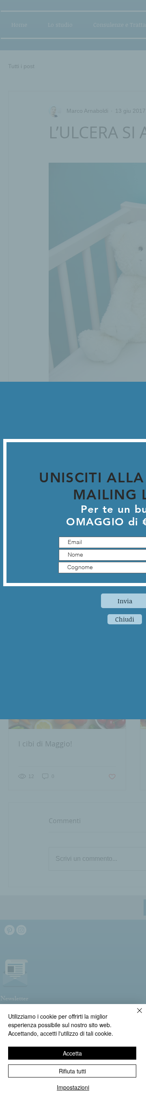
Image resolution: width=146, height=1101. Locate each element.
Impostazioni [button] (73, 1087)
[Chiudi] (134, 1015)
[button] (124, 619)
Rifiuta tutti (72, 1071)
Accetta (72, 1053)
